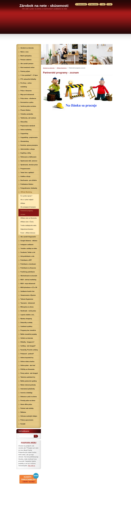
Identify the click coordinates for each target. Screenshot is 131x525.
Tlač (110, 4)
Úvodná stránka (82, 4)
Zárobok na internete (49, 68)
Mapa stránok (94, 4)
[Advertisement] (65, 28)
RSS (103, 4)
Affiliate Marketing (62, 68)
